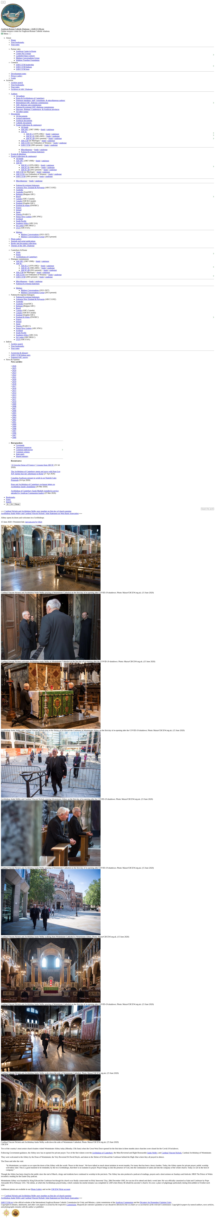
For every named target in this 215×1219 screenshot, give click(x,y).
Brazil (18, 196)
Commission (71, 1205)
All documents (21, 116)
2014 (14, 393)
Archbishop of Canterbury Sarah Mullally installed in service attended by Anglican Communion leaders (35, 492)
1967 (14, 435)
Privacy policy (16, 76)
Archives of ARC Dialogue (21, 89)
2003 (14, 417)
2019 (14, 382)
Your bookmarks (17, 42)
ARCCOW (25, 143)
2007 (14, 408)
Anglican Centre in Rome (26, 51)
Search (8, 502)
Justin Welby (152, 1153)
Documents (15, 114)
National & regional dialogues (32, 152)
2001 (14, 422)
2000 (14, 424)
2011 (14, 399)
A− (8, 504)
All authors (20, 96)
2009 (14, 404)
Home (13, 40)
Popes (18, 255)
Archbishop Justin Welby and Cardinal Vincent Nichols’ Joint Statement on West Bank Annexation (40, 513)
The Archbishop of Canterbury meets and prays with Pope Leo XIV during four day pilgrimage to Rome (35, 472)
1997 (14, 431)
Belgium (19, 194)
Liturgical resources (23, 447)
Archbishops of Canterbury (26, 257)
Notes (8, 499)
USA (18, 228)
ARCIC (24, 132)
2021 (14, 377)
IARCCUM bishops (24, 67)
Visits (18, 252)
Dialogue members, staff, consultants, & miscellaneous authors (40, 100)
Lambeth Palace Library (25, 56)
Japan (18, 212)
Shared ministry (22, 456)
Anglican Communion (124, 1202)
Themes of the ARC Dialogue (22, 246)
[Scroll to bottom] (4, 2)
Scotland (19, 219)
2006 (14, 411)
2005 (14, 413)
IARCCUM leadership (25, 65)
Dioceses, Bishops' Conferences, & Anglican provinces (37, 109)
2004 (14, 415)
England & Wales (23, 205)
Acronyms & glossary (19, 353)
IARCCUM (25, 145)
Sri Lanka (20, 225)
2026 (14, 366)
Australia (19, 190)
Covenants (20, 445)
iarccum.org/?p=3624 (33, 522)
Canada (19, 199)
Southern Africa (22, 223)
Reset (17, 504)
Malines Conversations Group (27, 58)
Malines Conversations (30, 234)
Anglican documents (24, 121)
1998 (14, 429)
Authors (14, 94)
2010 (14, 402)
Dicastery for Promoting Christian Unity (155, 1202)
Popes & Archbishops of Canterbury (30, 98)
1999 (14, 426)
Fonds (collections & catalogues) (29, 125)
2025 (14, 368)
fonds (43, 129)
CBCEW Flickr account (60, 1189)
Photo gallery (16, 239)
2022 (14, 375)
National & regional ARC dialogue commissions (35, 107)
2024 (14, 370)
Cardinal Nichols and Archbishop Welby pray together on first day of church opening (37, 511)
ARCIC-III (30, 138)
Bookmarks (10, 497)
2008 (14, 406)
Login (13, 78)
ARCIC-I (29, 134)
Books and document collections (23, 243)
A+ (12, 504)
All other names (22, 112)
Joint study (20, 454)
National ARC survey (19, 357)
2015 (14, 391)
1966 (14, 437)
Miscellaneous (26, 150)
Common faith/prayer (24, 450)
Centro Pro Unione (23, 53)
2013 (14, 395)
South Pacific (21, 221)
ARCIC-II (30, 136)
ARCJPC (24, 129)
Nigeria (19, 214)
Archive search (17, 83)
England (19, 203)
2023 (14, 373)
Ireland (18, 210)
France (18, 208)
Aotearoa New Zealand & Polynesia (30, 188)
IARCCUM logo (22, 69)
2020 (14, 379)
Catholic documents (23, 123)
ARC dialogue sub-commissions (28, 105)
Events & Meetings (18, 154)
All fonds (24, 127)
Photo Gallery (36, 1189)
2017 (14, 386)
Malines (19, 232)
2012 (14, 397)
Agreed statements (23, 118)
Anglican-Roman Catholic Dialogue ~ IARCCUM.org (22, 29)
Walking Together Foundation (27, 60)
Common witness (23, 452)
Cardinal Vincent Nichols (172, 1153)
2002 (14, 420)
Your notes (15, 45)
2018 (14, 384)
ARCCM (24, 141)
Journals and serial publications (23, 241)
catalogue (50, 129)
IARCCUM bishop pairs (20, 355)
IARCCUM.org (7, 1202)
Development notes (18, 74)
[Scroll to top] (2, 2)
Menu (5, 34)
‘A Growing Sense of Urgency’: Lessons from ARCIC (32, 465)
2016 (14, 388)
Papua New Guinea (23, 217)
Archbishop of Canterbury (102, 1153)
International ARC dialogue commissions (32, 103)
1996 (14, 433)
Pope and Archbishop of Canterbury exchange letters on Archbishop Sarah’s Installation (33, 485)
